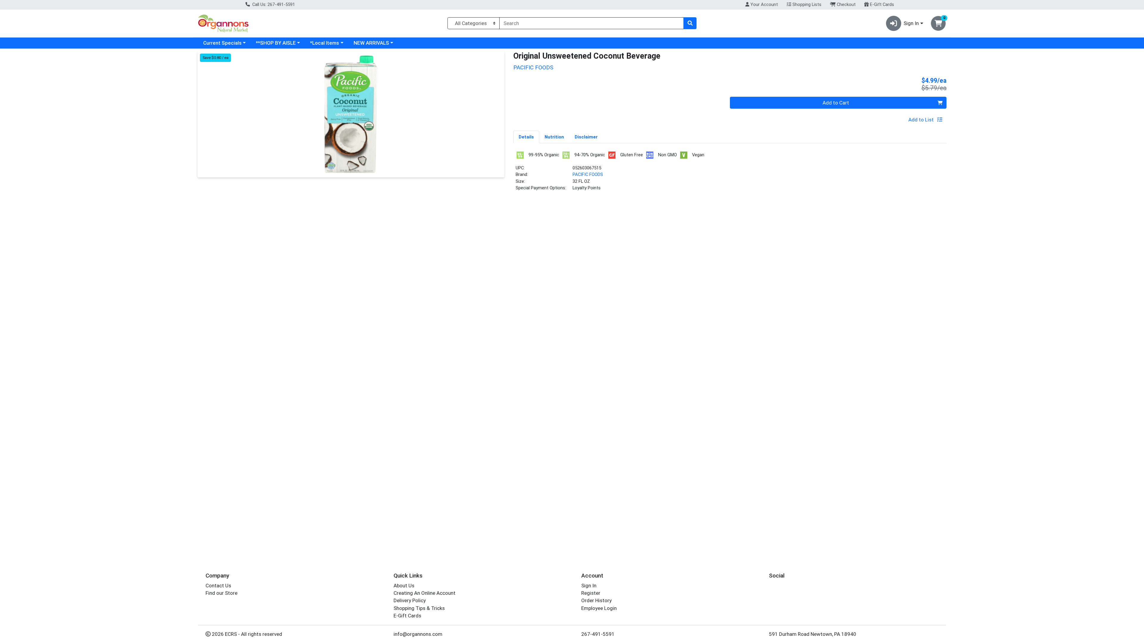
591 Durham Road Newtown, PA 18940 (812, 634)
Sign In (588, 586)
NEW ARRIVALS (371, 43)
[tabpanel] (729, 173)
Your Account (763, 4)
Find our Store (221, 593)
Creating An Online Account (425, 593)
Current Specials (222, 43)
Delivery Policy (410, 600)
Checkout (846, 4)
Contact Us (218, 586)
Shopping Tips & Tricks (419, 608)
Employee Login (599, 608)
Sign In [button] (911, 23)
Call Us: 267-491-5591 (273, 4)
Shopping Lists (806, 4)
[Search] (690, 23)
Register (590, 593)
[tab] (526, 137)
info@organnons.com (418, 634)
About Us (404, 586)
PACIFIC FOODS (588, 174)
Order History (596, 600)
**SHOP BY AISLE (276, 43)
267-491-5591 (598, 634)
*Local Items (324, 43)
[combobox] (591, 23)
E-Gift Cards (881, 4)
